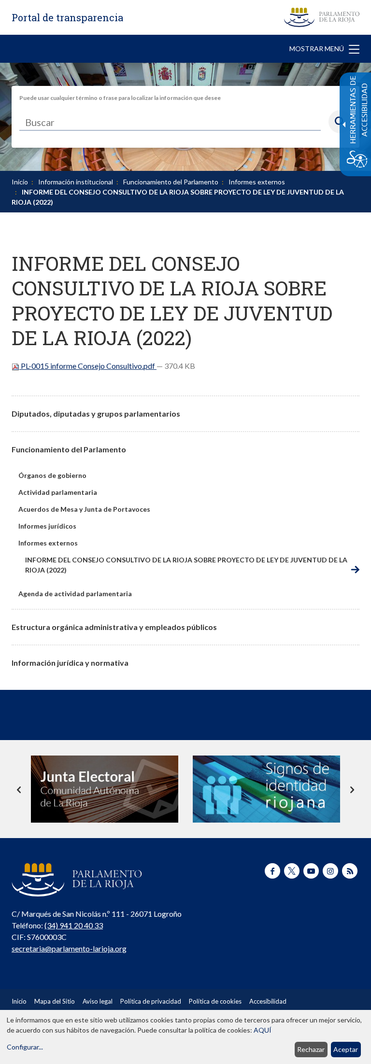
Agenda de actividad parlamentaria (75, 593)
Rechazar (311, 1049)
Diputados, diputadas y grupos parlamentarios (96, 413)
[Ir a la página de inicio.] (321, 17)
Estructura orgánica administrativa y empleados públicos (114, 626)
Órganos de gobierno (52, 475)
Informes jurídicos (47, 526)
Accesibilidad (267, 1001)
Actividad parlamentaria (57, 492)
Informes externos (256, 182)
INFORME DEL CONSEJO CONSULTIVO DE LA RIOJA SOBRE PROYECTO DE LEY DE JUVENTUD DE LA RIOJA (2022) (186, 565)
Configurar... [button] (25, 1047)
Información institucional (75, 182)
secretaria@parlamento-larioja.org (69, 948)
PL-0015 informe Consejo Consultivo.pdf (88, 365)
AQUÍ (262, 1030)
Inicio (20, 182)
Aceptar (345, 1049)
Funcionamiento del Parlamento (170, 182)
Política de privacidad (150, 1001)
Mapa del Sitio (54, 1001)
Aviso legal (98, 1001)
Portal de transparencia (67, 17)
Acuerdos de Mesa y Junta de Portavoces (84, 509)
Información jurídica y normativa (70, 662)
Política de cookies (215, 1001)
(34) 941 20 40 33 (73, 925)
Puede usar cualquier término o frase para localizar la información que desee (120, 97)
